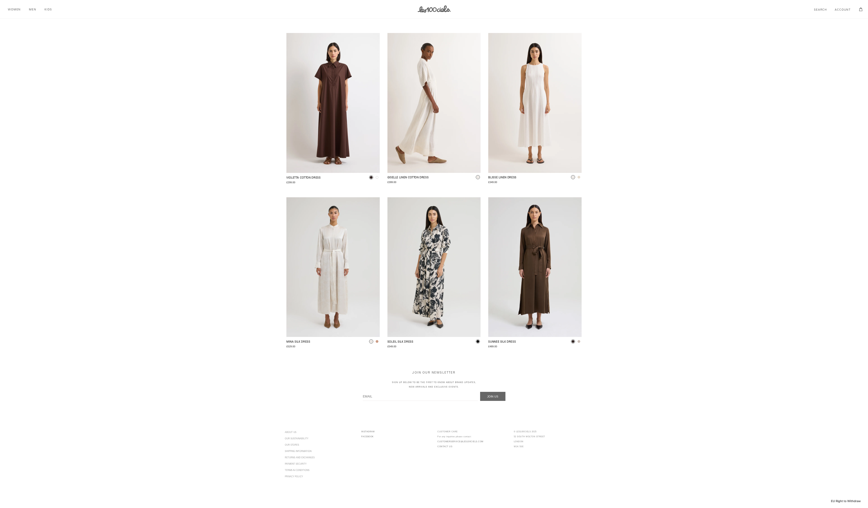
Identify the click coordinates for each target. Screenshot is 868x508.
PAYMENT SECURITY (296, 464)
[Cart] (860, 9)
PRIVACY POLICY (294, 477)
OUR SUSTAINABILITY (296, 439)
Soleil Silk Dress (400, 342)
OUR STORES (292, 445)
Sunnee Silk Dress (502, 342)
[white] (377, 177)
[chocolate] (371, 177)
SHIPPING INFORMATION (298, 451)
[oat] (579, 177)
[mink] (579, 341)
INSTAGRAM (368, 431)
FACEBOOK (367, 436)
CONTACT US (444, 446)
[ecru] (573, 177)
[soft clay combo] (377, 341)
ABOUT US (290, 432)
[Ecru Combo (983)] (434, 103)
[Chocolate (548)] (333, 103)
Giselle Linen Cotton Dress (408, 177)
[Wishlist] (372, 40)
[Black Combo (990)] (434, 267)
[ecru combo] (477, 177)
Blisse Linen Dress (502, 177)
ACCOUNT (843, 10)
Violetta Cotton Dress (303, 178)
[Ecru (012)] (535, 103)
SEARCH (820, 10)
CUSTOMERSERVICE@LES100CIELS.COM (460, 441)
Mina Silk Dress (298, 342)
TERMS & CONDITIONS (297, 470)
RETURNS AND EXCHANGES (300, 458)
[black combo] (477, 341)
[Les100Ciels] (434, 9)
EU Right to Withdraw (846, 501)
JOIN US (492, 396)
